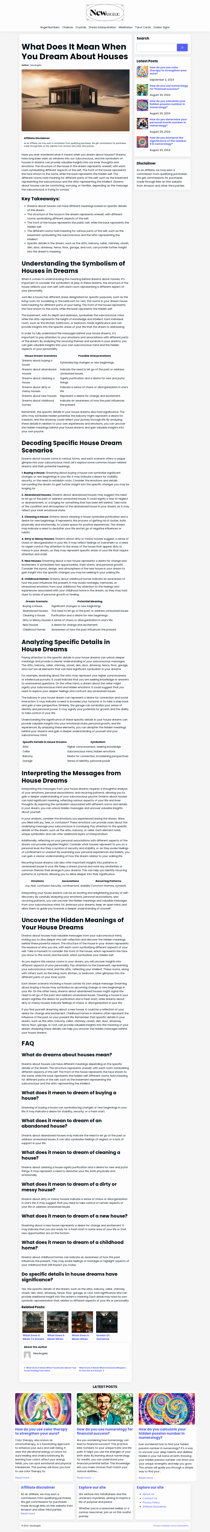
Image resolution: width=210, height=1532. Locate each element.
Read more (28, 1513)
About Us (148, 1494)
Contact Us (150, 1498)
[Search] (182, 47)
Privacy (157, 1525)
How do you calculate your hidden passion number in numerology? (167, 104)
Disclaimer (183, 1525)
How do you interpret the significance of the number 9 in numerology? (168, 140)
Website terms (169, 1525)
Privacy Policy (151, 1502)
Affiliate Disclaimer (154, 1506)
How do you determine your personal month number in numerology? (168, 122)
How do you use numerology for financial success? (169, 87)
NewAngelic (35, 1525)
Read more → (24, 1477)
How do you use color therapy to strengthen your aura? (168, 70)
